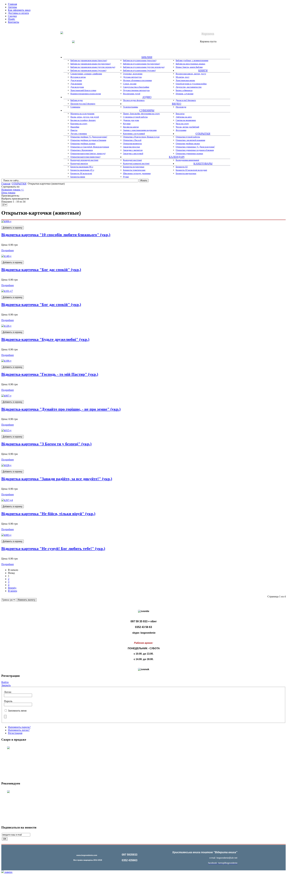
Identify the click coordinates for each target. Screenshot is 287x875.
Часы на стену (182, 123)
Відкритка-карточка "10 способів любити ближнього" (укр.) (55, 235)
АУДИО (146, 97)
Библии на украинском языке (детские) (88, 70)
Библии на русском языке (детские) (139, 70)
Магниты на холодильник (82, 113)
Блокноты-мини (77, 176)
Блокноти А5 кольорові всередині (191, 170)
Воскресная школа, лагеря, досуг (191, 73)
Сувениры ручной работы (135, 117)
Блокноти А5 (182, 166)
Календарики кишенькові (187, 160)
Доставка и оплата (18, 13)
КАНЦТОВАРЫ (202, 163)
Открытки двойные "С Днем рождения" (88, 137)
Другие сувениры (78, 133)
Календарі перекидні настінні (84, 160)
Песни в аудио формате (134, 100)
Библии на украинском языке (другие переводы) (92, 67)
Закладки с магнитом (133, 150)
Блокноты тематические (134, 170)
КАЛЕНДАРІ (176, 156)
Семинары (75, 107)
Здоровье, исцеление (133, 73)
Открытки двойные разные (83, 143)
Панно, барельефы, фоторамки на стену (141, 113)
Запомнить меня (17, 710)
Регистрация (15, 733)
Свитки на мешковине (186, 120)
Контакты (13, 22)
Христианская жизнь (185, 80)
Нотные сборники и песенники (137, 80)
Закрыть (6, 685)
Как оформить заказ (19, 10)
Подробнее (7, 250)
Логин (7, 692)
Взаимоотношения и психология (85, 93)
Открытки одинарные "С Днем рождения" (195, 147)
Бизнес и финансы (184, 90)
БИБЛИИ (147, 57)
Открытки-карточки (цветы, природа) (87, 153)
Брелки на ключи (131, 127)
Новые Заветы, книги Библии (189, 67)
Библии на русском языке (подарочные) (141, 63)
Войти (5, 682)
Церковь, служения (184, 93)
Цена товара (8, 192)
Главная (12, 4)
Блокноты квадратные (186, 173)
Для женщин (76, 83)
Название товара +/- (12, 189)
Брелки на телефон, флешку (83, 120)
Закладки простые (131, 147)
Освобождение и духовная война (191, 83)
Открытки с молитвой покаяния (190, 140)
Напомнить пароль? (19, 727)
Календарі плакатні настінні (136, 163)
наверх (8, 872)
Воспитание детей (131, 93)
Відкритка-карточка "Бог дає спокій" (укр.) (41, 269)
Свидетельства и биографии (136, 87)
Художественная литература (136, 90)
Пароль (8, 701)
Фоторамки (181, 130)
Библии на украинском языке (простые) (88, 60)
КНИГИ (203, 70)
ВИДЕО (176, 103)
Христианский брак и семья (83, 90)
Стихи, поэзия (129, 83)
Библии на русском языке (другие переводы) (143, 67)
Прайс (11, 19)
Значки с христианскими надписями (140, 130)
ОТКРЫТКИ (202, 133)
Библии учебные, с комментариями (192, 60)
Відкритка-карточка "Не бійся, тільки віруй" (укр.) (48, 514)
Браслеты (180, 113)
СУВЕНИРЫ (146, 110)
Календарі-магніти (79, 163)
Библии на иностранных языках (190, 63)
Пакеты (73, 130)
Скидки (12, 16)
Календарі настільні (132, 160)
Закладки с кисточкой (133, 153)
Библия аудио (76, 100)
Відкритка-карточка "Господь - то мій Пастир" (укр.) (49, 374)
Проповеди (181, 107)
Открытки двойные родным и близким (88, 140)
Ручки (126, 176)
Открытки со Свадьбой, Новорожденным (89, 147)
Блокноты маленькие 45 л (82, 170)
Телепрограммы (130, 107)
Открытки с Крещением (81, 150)
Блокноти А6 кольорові (81, 173)
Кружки (127, 123)
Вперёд (12, 587)
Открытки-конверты (132, 143)
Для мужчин (76, 80)
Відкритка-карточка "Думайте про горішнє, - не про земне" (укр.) (61, 409)
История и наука (78, 77)
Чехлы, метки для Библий (187, 127)
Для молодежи (77, 87)
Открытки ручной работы (188, 137)
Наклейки (74, 127)
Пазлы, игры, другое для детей (84, 117)
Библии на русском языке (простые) (139, 60)
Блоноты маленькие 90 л (81, 166)
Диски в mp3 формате (186, 100)
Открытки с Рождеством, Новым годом (141, 137)
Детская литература (132, 77)
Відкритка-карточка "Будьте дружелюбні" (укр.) (45, 339)
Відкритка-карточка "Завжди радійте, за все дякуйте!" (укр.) (56, 479)
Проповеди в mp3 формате (82, 103)
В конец (12, 590)
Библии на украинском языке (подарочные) (90, 63)
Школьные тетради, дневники (137, 173)
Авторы (12, 7)
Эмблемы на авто (184, 117)
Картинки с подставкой (134, 133)
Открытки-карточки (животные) (85, 156)
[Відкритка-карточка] (6, 221)
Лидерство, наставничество (189, 87)
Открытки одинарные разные (189, 153)
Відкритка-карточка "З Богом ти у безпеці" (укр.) (46, 444)
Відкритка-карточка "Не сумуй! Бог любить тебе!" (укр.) (53, 548)
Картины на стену (78, 123)
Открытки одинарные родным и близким (195, 150)
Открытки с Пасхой (132, 140)
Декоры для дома (131, 120)
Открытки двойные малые (188, 143)
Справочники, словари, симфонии (86, 73)
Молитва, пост (182, 77)
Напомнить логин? (19, 730)
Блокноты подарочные (133, 166)
